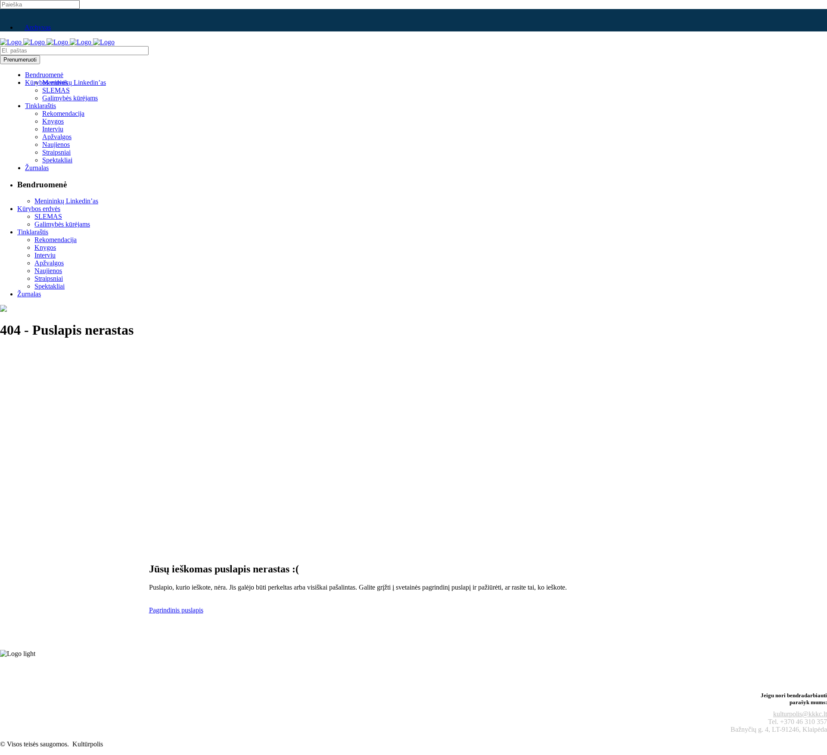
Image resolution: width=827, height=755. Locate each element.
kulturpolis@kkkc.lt (800, 714)
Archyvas (38, 27)
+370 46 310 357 (803, 721)
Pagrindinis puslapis (176, 610)
